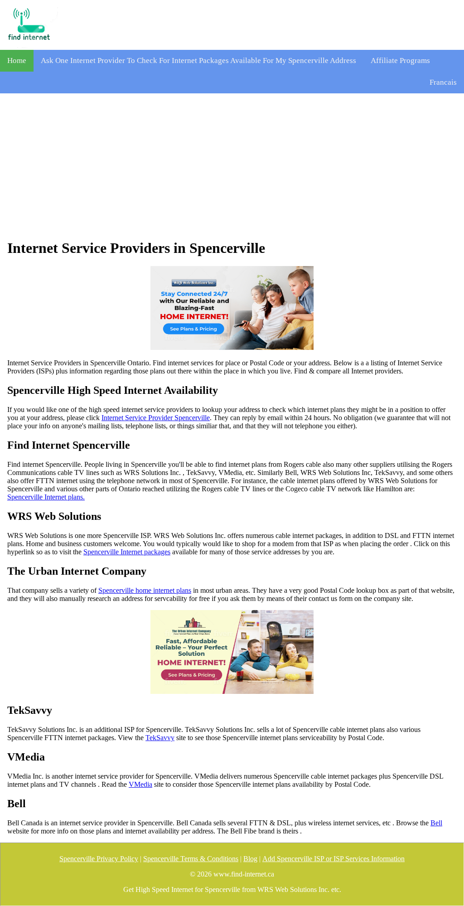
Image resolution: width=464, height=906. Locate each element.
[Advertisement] (232, 166)
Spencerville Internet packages (126, 552)
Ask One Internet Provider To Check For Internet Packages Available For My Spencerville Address (198, 60)
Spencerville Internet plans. (46, 497)
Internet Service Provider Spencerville (156, 418)
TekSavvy (159, 737)
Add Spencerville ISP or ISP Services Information (333, 858)
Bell (436, 823)
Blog (250, 858)
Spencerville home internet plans (144, 590)
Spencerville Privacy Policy (98, 858)
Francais (443, 82)
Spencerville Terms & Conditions (190, 858)
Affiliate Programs (400, 60)
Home (16, 60)
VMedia (140, 784)
